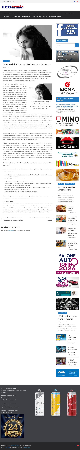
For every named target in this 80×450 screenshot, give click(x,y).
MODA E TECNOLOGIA (55, 16)
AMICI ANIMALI (16, 16)
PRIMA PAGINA (6, 13)
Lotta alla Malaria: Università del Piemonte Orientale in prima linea (13, 219)
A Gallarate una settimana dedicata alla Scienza (40, 219)
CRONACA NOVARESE (18, 13)
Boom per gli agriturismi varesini (71, 208)
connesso (11, 230)
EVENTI (45, 16)
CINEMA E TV (5, 16)
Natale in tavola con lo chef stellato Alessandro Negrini (72, 244)
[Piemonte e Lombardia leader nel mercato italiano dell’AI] (61, 351)
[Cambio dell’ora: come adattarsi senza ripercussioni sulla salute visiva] (61, 233)
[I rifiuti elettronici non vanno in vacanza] (67, 304)
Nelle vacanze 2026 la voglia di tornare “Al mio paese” (72, 338)
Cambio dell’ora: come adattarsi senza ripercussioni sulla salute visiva (72, 232)
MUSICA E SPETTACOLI (57, 13)
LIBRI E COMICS (36, 16)
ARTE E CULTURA (70, 13)
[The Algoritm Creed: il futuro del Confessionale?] (61, 362)
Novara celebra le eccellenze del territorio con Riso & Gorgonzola (72, 219)
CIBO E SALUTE (26, 16)
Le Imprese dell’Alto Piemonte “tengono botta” (57, 54)
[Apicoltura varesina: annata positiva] (67, 175)
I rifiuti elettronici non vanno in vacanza (67, 317)
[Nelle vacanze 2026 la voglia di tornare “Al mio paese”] (61, 339)
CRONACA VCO (45, 13)
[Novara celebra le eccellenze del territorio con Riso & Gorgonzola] (61, 220)
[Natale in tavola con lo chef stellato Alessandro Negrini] (61, 245)
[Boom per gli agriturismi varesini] (61, 209)
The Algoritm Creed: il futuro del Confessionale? (72, 361)
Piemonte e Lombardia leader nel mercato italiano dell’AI (72, 350)
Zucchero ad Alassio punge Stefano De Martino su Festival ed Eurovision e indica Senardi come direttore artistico (67, 106)
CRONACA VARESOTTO (32, 13)
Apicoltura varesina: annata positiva (66, 188)
